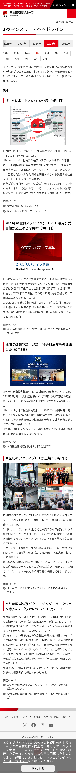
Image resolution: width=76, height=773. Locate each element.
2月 (36, 58)
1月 (45, 58)
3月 (26, 58)
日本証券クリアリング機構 (36, 5)
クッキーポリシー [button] (15, 761)
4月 (17, 58)
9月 (38, 53)
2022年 (66, 43)
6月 (66, 53)
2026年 (7, 43)
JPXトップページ (61, 4)
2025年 (22, 43)
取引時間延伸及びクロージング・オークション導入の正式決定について (39, 686)
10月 (27, 53)
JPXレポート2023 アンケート (25, 211)
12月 (5, 53)
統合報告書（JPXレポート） (23, 205)
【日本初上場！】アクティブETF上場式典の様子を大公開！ (39, 590)
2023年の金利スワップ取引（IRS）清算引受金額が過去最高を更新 (39, 331)
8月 (47, 53)
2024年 (36, 43)
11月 (16, 53)
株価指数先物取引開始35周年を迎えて (29, 446)
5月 (8, 58)
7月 (56, 53)
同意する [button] (38, 768)
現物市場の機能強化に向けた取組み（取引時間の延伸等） (38, 695)
